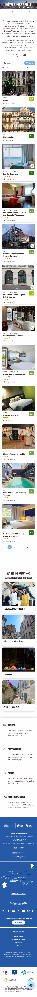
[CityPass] (14, 7)
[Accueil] (11, 7)
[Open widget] (31, 985)
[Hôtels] (13, 7)
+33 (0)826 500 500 (17, 853)
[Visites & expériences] (16, 7)
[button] (24, 7)
